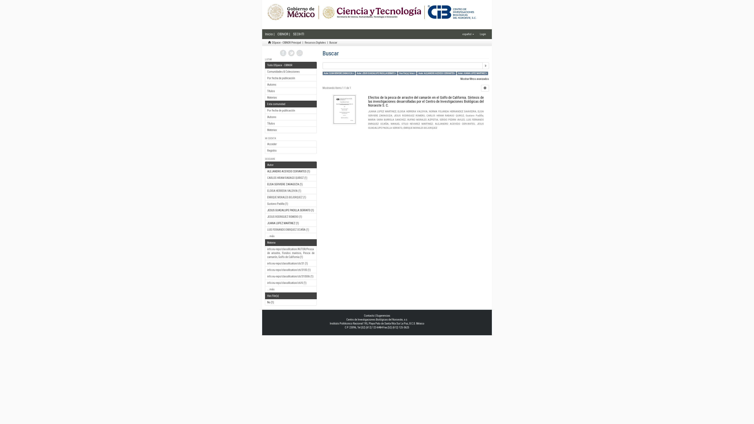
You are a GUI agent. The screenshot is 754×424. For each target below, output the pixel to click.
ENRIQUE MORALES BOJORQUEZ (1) (286, 197)
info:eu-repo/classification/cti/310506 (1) (290, 276)
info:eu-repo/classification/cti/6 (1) (287, 282)
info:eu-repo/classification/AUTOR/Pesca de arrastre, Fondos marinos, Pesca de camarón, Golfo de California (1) (291, 253)
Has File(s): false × (407, 73)
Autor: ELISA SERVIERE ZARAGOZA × (339, 73)
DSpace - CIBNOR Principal (286, 42)
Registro (272, 150)
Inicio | (270, 34)
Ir (485, 65)
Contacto (369, 315)
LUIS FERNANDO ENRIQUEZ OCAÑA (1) (288, 229)
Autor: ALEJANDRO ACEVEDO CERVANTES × (436, 73)
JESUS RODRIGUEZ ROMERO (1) (284, 216)
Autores (271, 84)
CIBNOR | (283, 34)
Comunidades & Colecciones (283, 71)
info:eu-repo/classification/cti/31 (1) (287, 263)
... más (271, 236)
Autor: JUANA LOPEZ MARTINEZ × (472, 73)
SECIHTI (298, 34)
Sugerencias (383, 315)
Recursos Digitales (315, 42)
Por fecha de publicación (281, 78)
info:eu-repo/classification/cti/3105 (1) (289, 269)
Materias (272, 97)
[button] (468, 34)
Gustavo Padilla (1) (277, 203)
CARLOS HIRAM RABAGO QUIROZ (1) (287, 177)
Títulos (271, 91)
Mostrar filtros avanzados (474, 78)
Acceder (272, 144)
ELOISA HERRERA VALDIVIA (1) (284, 190)
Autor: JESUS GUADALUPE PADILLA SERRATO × (376, 73)
